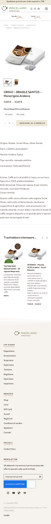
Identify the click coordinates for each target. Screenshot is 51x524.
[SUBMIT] (40, 476)
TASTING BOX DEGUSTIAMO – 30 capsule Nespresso (12, 269)
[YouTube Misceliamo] (13, 493)
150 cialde (20, 114)
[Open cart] (39, 9)
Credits (6, 515)
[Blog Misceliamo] (19, 493)
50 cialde (9, 114)
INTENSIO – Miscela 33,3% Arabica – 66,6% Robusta (36, 267)
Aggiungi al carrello (32, 123)
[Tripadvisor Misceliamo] (25, 493)
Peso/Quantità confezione (17, 109)
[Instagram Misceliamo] (8, 493)
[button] (42, 238)
